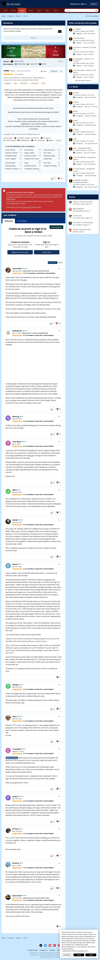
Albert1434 (16, 896)
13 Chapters (79, 116)
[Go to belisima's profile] (8, 864)
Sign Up (93, 4)
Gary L (14, 716)
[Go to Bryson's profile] (8, 565)
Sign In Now (47, 252)
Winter (75, 111)
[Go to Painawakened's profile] (70, 209)
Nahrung (15, 416)
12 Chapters (79, 175)
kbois (77, 232)
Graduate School (78, 38)
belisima (15, 863)
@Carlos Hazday (12, 758)
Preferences (67, 955)
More (55, 10)
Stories (22, 10)
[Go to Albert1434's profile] (8, 897)
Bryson (15, 564)
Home (5, 10)
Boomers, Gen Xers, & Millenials (23, 70)
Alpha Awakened (83, 209)
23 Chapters (79, 97)
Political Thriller (33, 80)
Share (44, 71)
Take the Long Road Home (83, 230)
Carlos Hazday (18, 61)
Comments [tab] (22, 221)
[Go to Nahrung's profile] (8, 418)
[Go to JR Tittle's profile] (8, 830)
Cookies (52, 950)
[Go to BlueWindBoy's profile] (16, 64)
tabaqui (15, 685)
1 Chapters (78, 33)
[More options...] (59, 268)
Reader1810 (34, 64)
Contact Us (43, 950)
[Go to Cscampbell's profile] (8, 750)
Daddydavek (17, 331)
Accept (91, 955)
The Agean (77, 29)
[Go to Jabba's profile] (8, 491)
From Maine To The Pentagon (83, 223)
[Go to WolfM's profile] (40, 64)
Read (39, 10)
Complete (58, 140)
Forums (13, 10)
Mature (50, 140)
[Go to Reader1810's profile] (28, 64)
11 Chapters (79, 125)
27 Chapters (79, 143)
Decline (79, 955)
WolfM (44, 64)
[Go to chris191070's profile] (8, 270)
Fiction (60, 61)
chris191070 (16, 269)
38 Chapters (47, 138)
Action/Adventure (15, 78)
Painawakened (80, 211)
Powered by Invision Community (50, 957)
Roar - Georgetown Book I (82, 148)
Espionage (23, 80)
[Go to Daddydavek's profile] (8, 332)
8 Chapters (78, 153)
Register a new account (20, 252)
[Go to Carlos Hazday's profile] (12, 61)
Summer (76, 93)
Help (47, 10)
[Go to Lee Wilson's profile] (70, 223)
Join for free (15, 207)
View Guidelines (56, 227)
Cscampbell (16, 749)
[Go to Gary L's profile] (8, 718)
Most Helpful (52, 262)
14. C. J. (12, 71)
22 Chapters (79, 107)
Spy (18, 80)
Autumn (75, 102)
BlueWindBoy (22, 64)
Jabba (14, 490)
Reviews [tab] (8, 221)
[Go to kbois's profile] (70, 230)
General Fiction (27, 78)
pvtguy (15, 796)
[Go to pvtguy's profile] (8, 797)
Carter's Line (77, 216)
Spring (75, 120)
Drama (14, 80)
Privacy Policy (33, 950)
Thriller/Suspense (38, 78)
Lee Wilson (78, 225)
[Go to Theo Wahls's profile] (8, 443)
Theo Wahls (16, 442)
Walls (75, 139)
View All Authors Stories (83, 80)
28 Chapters (79, 187)
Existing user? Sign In (78, 4)
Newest (60, 262)
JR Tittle (15, 829)
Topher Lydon (80, 204)
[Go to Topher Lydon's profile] (70, 202)
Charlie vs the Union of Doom (82, 202)
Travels (75, 130)
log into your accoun (28, 207)
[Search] (96, 10)
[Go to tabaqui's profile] (8, 686)
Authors (30, 10)
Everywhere (88, 10)
